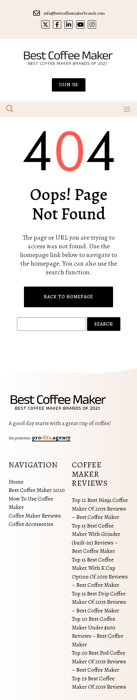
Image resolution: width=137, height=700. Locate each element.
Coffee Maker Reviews (35, 516)
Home (16, 482)
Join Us (68, 85)
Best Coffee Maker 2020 (37, 490)
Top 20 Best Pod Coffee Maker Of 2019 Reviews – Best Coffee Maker (99, 661)
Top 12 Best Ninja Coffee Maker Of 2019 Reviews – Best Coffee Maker (100, 508)
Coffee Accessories (31, 524)
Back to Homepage (68, 297)
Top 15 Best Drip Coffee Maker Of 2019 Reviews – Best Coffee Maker (99, 602)
